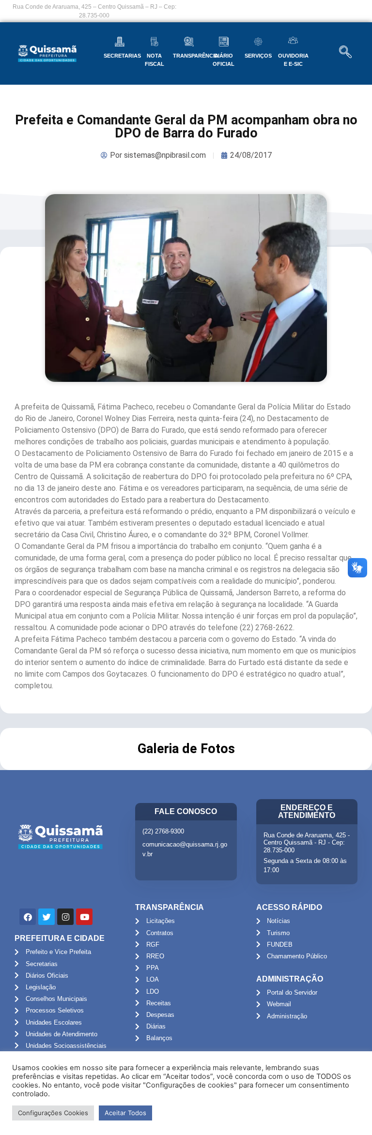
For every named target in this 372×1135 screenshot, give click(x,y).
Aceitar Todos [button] (125, 1113)
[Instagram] (65, 916)
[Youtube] (84, 916)
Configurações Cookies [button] (53, 1113)
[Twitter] (46, 916)
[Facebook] (27, 916)
